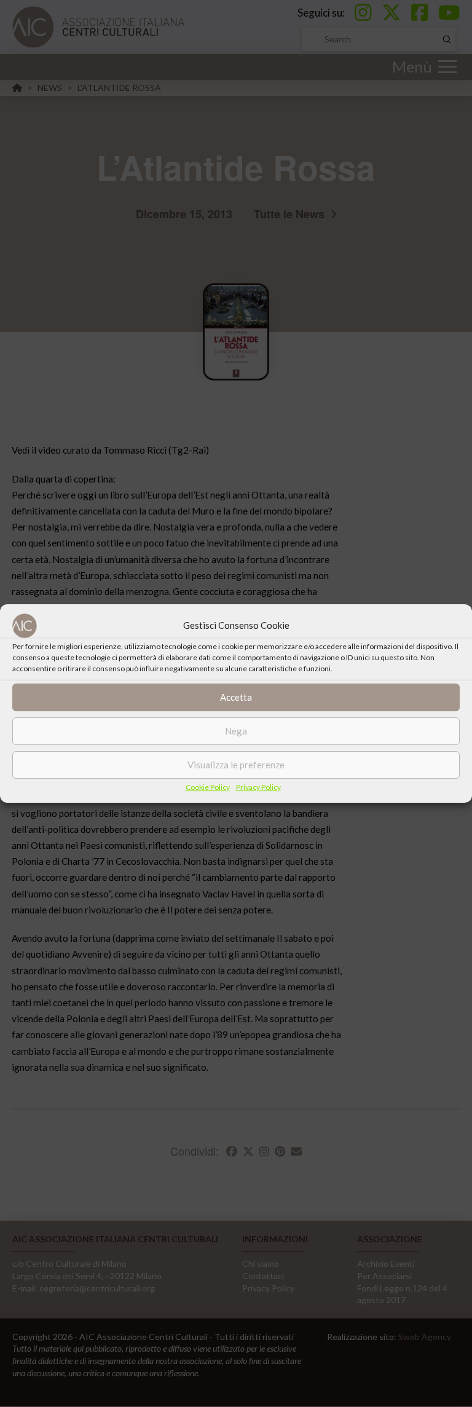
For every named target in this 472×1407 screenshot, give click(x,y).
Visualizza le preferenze (236, 764)
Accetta (236, 697)
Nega (236, 730)
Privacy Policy (258, 787)
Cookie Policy (208, 787)
